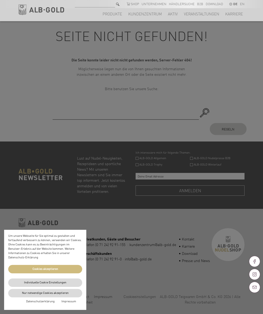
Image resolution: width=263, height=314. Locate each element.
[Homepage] (41, 10)
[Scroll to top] (254, 302)
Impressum (68, 301)
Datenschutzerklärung (40, 301)
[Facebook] (254, 261)
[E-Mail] (254, 287)
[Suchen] (118, 4)
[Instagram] (254, 274)
